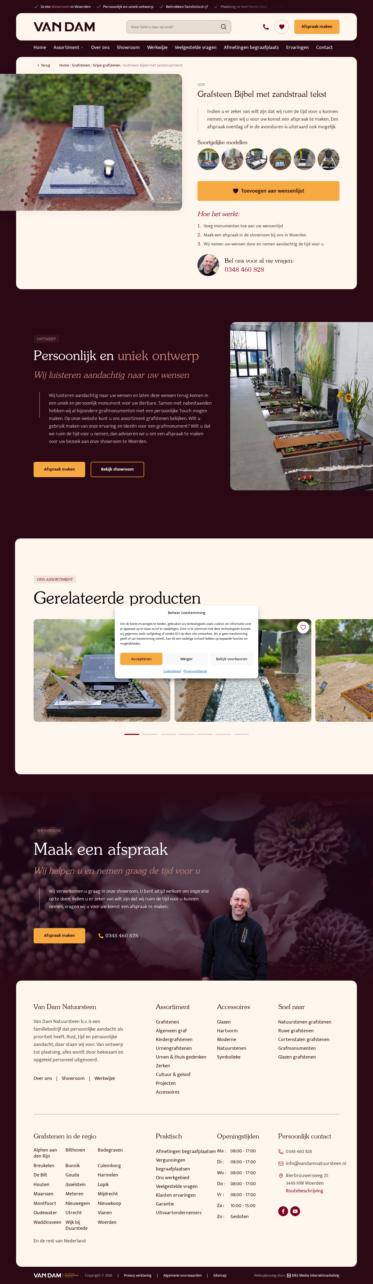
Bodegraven (110, 1150)
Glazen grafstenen (297, 1057)
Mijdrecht (108, 1194)
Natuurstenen (231, 1048)
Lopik (103, 1185)
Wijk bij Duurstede (77, 1225)
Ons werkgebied (172, 1178)
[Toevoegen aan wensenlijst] (303, 627)
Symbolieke (229, 1057)
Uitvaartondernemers (179, 1213)
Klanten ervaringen (176, 1195)
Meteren (75, 1194)
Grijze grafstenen (106, 65)
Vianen (105, 1213)
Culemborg (109, 1166)
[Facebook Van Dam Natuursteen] (283, 1211)
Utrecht (74, 1213)
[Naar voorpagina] (64, 26)
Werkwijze (157, 48)
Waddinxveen (47, 1222)
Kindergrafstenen (174, 1040)
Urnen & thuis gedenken (181, 1057)
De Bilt (40, 1175)
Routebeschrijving (304, 1191)
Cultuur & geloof (173, 1075)
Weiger (186, 658)
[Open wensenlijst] (282, 27)
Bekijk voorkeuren (231, 658)
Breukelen (44, 1166)
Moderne (226, 1040)
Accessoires (167, 1092)
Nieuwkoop (109, 1203)
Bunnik (73, 1166)
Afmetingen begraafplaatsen (186, 1151)
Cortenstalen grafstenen (304, 1040)
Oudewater (45, 1213)
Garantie (165, 1204)
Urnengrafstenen (174, 1048)
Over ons (100, 48)
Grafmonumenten (297, 1048)
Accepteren (141, 658)
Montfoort (45, 1203)
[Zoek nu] (223, 26)
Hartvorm (227, 1031)
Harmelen (108, 1175)
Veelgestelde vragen (196, 48)
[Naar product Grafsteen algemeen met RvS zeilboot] (102, 670)
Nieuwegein (78, 1203)
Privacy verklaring (138, 1275)
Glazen (224, 1022)
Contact (324, 48)
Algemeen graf (171, 1031)
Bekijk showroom (117, 469)
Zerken (163, 1066)
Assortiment (66, 48)
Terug (45, 65)
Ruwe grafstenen (296, 1031)
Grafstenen (81, 65)
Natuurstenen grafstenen (304, 1022)
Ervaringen (297, 48)
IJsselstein (76, 1185)
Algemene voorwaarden (182, 1275)
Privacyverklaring (195, 671)
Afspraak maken (59, 469)
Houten (41, 1185)
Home (40, 48)
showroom (60, 7)
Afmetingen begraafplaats (251, 48)
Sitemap (219, 1275)
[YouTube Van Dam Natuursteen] (295, 1211)
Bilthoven (75, 1150)
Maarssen (44, 1194)
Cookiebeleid (172, 671)
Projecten (166, 1083)
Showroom (128, 48)
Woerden (107, 1222)
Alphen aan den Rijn (45, 1153)
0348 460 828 (244, 269)
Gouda (72, 1175)
